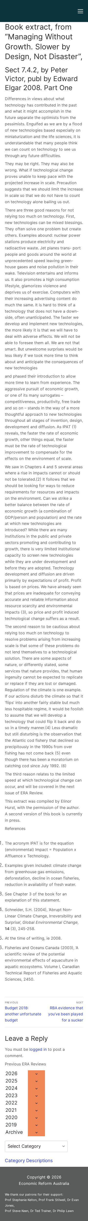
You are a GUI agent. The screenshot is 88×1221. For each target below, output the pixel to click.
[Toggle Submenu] (36, 1074)
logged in (38, 1049)
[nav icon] (80, 11)
